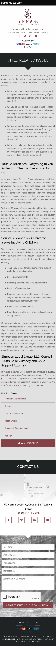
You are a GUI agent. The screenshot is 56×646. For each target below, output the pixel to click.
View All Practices (28, 443)
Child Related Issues (14, 413)
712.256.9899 (32, 513)
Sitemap (15, 639)
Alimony (8, 436)
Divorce (8, 406)
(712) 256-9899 (8, 378)
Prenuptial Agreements (15, 398)
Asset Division (11, 421)
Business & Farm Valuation (17, 428)
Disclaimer (25, 639)
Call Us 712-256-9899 (11, 2)
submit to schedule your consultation (27, 605)
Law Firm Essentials (42, 639)
